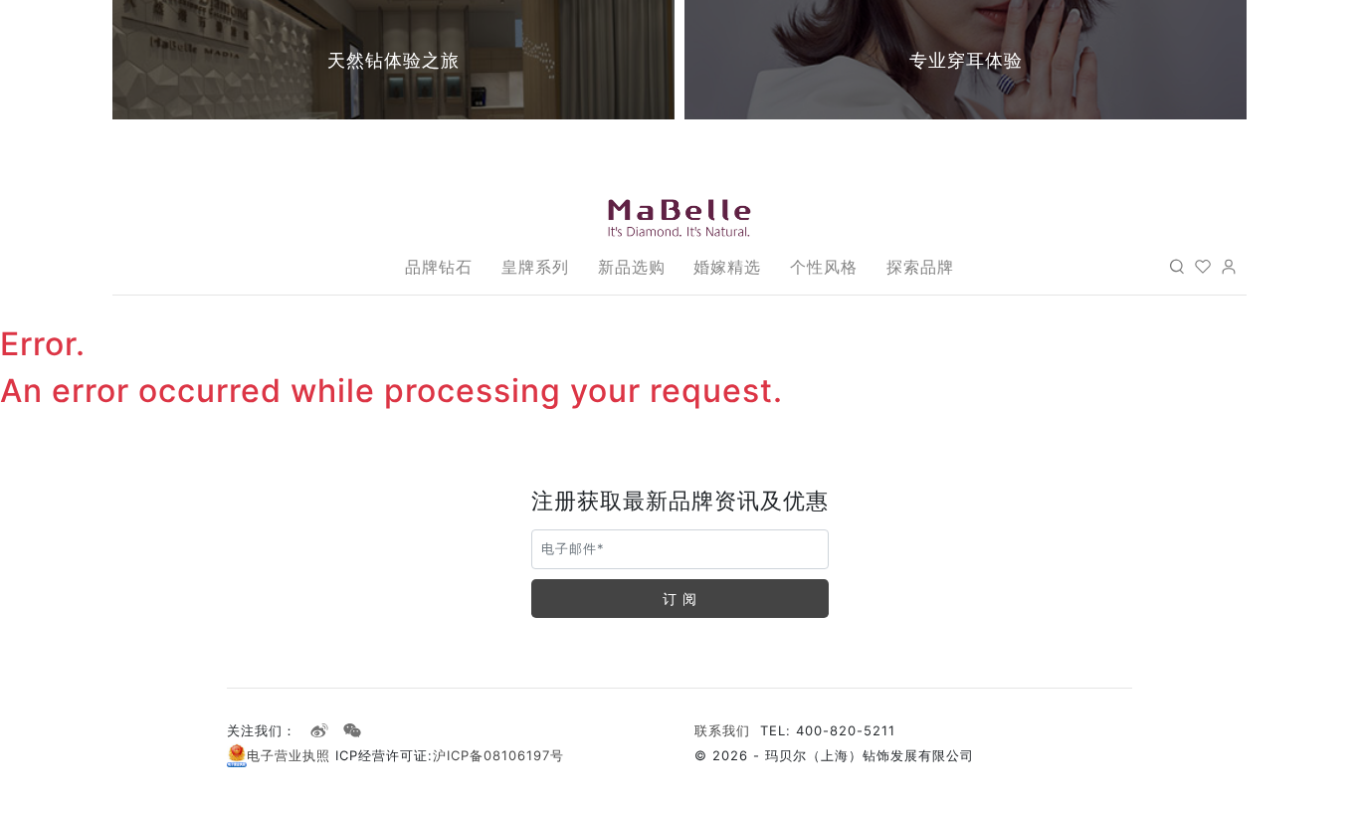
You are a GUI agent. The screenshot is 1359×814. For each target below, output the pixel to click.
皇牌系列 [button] (535, 267)
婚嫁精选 (727, 267)
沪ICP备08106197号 (498, 755)
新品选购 (632, 267)
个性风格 (824, 267)
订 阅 (680, 598)
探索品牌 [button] (920, 267)
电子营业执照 (291, 755)
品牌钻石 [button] (439, 267)
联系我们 (722, 730)
